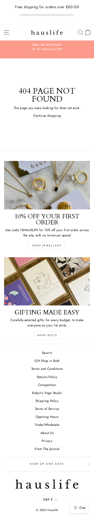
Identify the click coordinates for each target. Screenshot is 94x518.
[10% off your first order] (47, 185)
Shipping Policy (47, 400)
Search (47, 352)
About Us (47, 432)
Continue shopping (47, 115)
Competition (47, 384)
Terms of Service (47, 408)
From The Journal (47, 448)
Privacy (47, 440)
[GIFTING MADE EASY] (47, 281)
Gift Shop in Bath (47, 360)
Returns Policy (47, 376)
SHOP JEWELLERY (47, 245)
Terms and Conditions (47, 368)
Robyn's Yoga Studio (47, 392)
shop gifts (47, 335)
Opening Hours (47, 416)
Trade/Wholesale (47, 424)
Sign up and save (47, 464)
